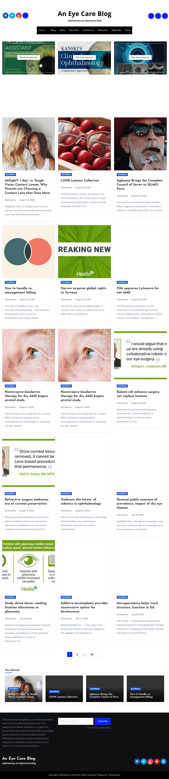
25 (91, 654)
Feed (127, 30)
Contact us (88, 30)
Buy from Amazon (28, 57)
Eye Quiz (74, 30)
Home (42, 30)
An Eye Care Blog (84, 13)
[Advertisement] (84, 95)
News (62, 30)
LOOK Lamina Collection (80, 180)
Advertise (103, 30)
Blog (53, 30)
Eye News (10, 174)
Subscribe (116, 30)
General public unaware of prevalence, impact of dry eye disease (139, 503)
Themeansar (114, 775)
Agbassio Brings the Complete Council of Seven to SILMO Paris (139, 184)
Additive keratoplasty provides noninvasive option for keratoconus (84, 607)
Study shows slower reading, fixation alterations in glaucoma (26, 607)
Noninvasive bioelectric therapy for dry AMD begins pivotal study (26, 396)
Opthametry (10, 200)
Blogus (101, 775)
